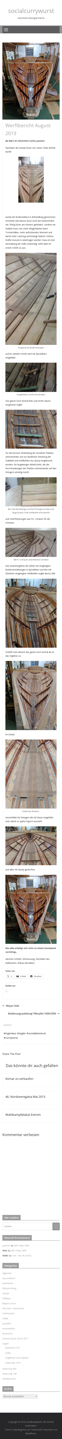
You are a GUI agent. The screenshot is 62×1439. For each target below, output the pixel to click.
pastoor (6, 1245)
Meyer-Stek (12, 1005)
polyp (8, 1352)
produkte (6, 1323)
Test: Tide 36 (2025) (21, 1255)
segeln (5, 1343)
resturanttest (8, 1328)
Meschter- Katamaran (13, 1308)
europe (5, 1293)
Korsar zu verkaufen (19, 1079)
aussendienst (8, 1278)
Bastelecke (7, 1283)
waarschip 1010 (13, 1362)
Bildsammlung (9, 1288)
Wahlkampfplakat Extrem (23, 1115)
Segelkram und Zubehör (17, 1357)
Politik (5, 1318)
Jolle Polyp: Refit (21, 1245)
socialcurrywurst (31, 10)
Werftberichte (9, 1378)
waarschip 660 (9, 1368)
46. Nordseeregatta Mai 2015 (25, 1097)
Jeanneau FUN (12, 1347)
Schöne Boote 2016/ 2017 (15, 1338)
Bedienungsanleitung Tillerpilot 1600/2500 (32, 1013)
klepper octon (9, 1303)
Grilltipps (6, 1298)
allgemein (7, 1273)
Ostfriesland (8, 1313)
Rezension (7, 1333)
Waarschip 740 (9, 1373)
